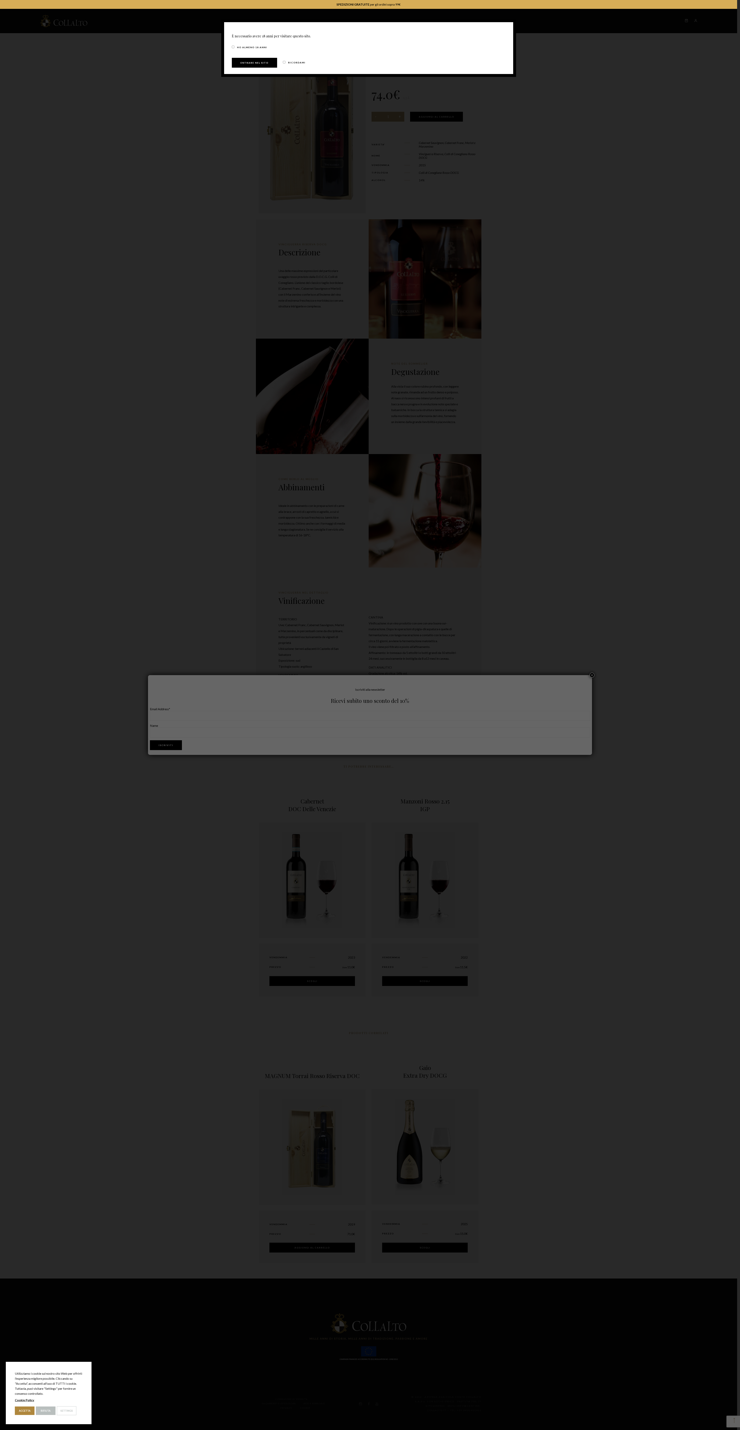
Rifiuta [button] (45, 1410)
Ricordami (296, 62)
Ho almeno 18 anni (251, 47)
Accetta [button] (24, 1410)
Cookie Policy (24, 1400)
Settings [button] (66, 1410)
